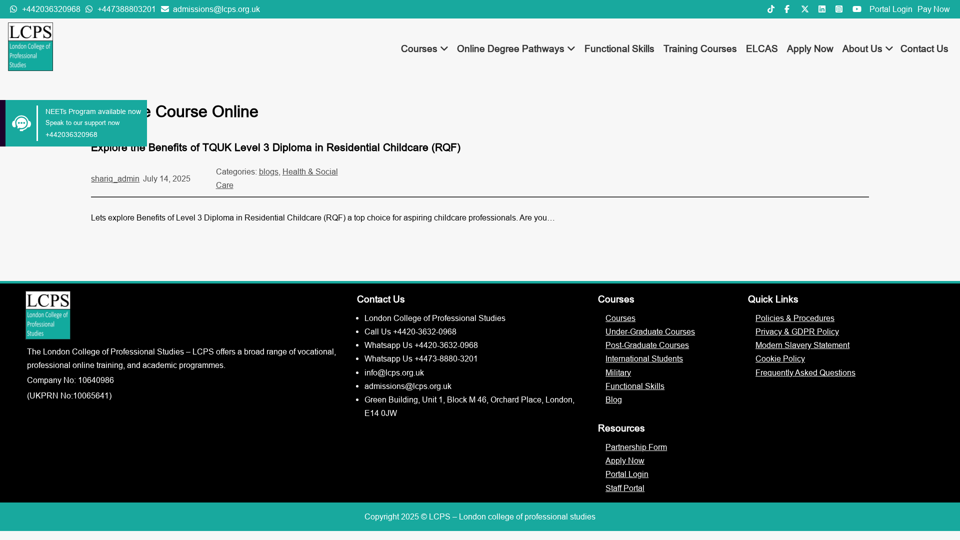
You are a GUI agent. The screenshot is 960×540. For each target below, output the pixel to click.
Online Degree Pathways (512, 48)
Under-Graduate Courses (650, 331)
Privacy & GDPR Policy (797, 331)
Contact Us (924, 48)
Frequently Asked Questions (806, 372)
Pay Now (934, 9)
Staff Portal (625, 488)
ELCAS (762, 48)
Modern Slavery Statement (803, 345)
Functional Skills (619, 48)
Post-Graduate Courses (647, 345)
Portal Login (891, 9)
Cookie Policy (780, 358)
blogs (268, 171)
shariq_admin (115, 178)
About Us (863, 48)
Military (618, 372)
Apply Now (810, 48)
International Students (644, 358)
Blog (614, 399)
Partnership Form (636, 447)
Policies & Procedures (795, 318)
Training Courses (700, 48)
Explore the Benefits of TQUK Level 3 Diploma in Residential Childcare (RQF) (275, 148)
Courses (420, 48)
